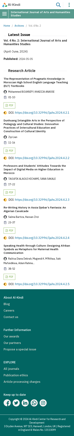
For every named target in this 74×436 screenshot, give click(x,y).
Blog (7, 304)
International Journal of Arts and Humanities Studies (40, 13)
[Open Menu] (5, 14)
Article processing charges (22, 381)
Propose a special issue (20, 349)
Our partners (12, 343)
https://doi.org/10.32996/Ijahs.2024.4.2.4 (42, 238)
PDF (10, 105)
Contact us (11, 317)
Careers (9, 310)
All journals (11, 369)
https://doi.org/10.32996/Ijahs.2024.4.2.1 (42, 112)
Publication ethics (16, 375)
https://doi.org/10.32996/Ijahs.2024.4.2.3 (42, 199)
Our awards (11, 336)
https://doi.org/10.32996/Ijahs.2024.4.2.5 (42, 284)
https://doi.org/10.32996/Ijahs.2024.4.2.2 (42, 158)
